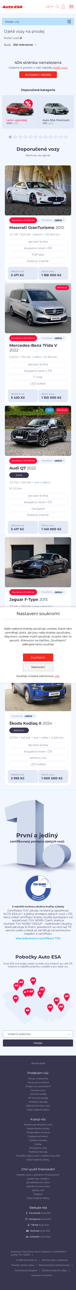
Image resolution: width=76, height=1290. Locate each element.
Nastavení (38, 667)
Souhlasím (38, 657)
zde (57, 676)
